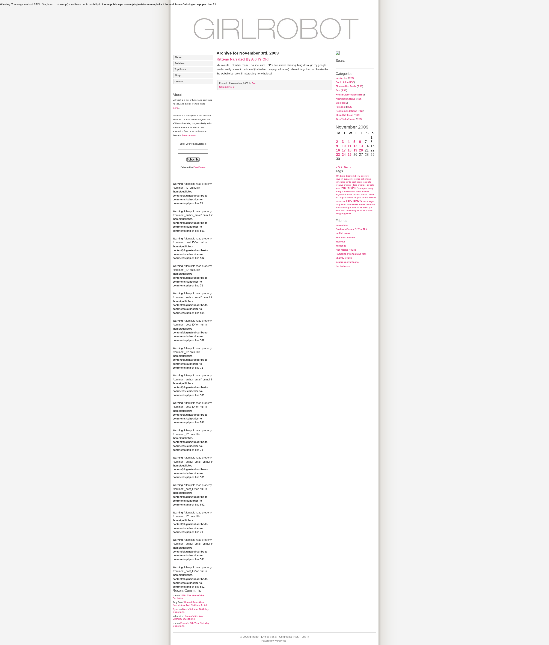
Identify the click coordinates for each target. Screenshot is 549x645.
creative (339, 185)
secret (365, 201)
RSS (351, 78)
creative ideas (350, 185)
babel (342, 176)
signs (371, 201)
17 (344, 150)
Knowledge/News (345, 98)
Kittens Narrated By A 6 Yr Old (242, 59)
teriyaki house (358, 204)
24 (344, 154)
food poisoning (366, 189)
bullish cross (343, 233)
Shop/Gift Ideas (344, 115)
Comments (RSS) (289, 636)
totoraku (340, 207)
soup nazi (346, 204)
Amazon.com (189, 135)
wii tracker (368, 210)
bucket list (341, 78)
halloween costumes (352, 192)
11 (349, 146)
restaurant (340, 201)
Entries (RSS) (269, 636)
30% (337, 176)
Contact (179, 81)
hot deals (347, 195)
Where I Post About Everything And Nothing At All (190, 603)
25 (349, 154)
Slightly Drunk (344, 258)
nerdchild (341, 245)
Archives (179, 63)
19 (355, 150)
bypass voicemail (352, 179)
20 (361, 150)
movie (350, 198)
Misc (338, 102)
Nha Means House (346, 249)
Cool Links (342, 82)
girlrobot (254, 636)
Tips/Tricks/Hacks (345, 119)
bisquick (350, 176)
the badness (343, 266)
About (178, 57)
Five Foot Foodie (345, 237)
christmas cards (343, 182)
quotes (365, 198)
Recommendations (346, 111)
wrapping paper (343, 213)
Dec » (347, 167)
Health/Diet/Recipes (347, 94)
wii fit (359, 210)
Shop (178, 75)
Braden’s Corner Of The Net (351, 229)
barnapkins (342, 225)
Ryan (175, 609)
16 (338, 150)
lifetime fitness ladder (363, 195)
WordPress (280, 640)
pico (359, 198)
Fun (338, 90)
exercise (349, 187)
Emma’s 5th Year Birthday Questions (188, 617)
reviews (354, 200)
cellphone (366, 179)
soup (338, 204)
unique (347, 207)
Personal (340, 107)
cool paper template (361, 182)
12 (355, 146)
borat (357, 176)
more (175, 108)
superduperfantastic (347, 262)
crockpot (362, 185)
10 (344, 146)
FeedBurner (199, 167)
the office (370, 204)
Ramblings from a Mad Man (351, 254)
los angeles (341, 198)
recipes (372, 198)
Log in (305, 636)
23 (338, 154)
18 (349, 150)
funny (338, 192)
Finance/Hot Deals (346, 86)
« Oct (339, 167)
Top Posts (180, 69)
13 (361, 146)
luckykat (340, 241)
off (355, 198)
